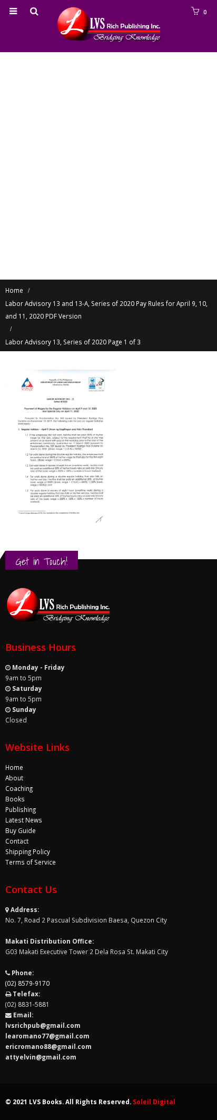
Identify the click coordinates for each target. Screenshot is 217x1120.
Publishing (20, 809)
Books (15, 799)
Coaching (19, 788)
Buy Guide (20, 830)
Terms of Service (30, 862)
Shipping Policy (27, 851)
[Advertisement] (108, 165)
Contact (16, 841)
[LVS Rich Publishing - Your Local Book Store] (108, 25)
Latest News (23, 820)
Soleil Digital (154, 1101)
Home (14, 767)
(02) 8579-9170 (27, 983)
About (14, 778)
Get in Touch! (41, 561)
